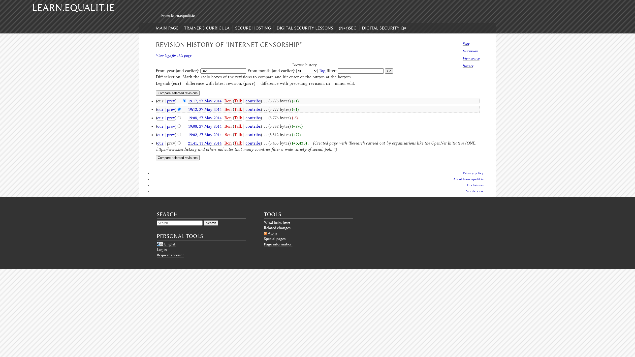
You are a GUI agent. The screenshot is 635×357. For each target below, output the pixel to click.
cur (160, 109)
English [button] (170, 244)
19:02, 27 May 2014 (205, 134)
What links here (277, 222)
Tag (322, 70)
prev (171, 100)
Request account (170, 255)
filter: (328, 70)
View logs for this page (173, 55)
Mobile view (474, 191)
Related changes (277, 228)
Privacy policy (473, 173)
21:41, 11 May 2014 (205, 143)
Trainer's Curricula (206, 28)
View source (471, 58)
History (468, 65)
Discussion (470, 51)
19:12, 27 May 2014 (205, 109)
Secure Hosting (253, 28)
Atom (272, 233)
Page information (278, 244)
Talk (238, 100)
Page (466, 43)
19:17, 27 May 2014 (205, 100)
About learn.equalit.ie (468, 179)
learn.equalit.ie (73, 7)
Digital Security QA (384, 28)
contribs (253, 100)
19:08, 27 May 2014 (205, 117)
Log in (162, 249)
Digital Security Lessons (305, 28)
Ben (228, 100)
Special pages (275, 239)
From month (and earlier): (271, 70)
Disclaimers (475, 185)
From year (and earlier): (177, 70)
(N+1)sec (347, 28)
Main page (167, 28)
